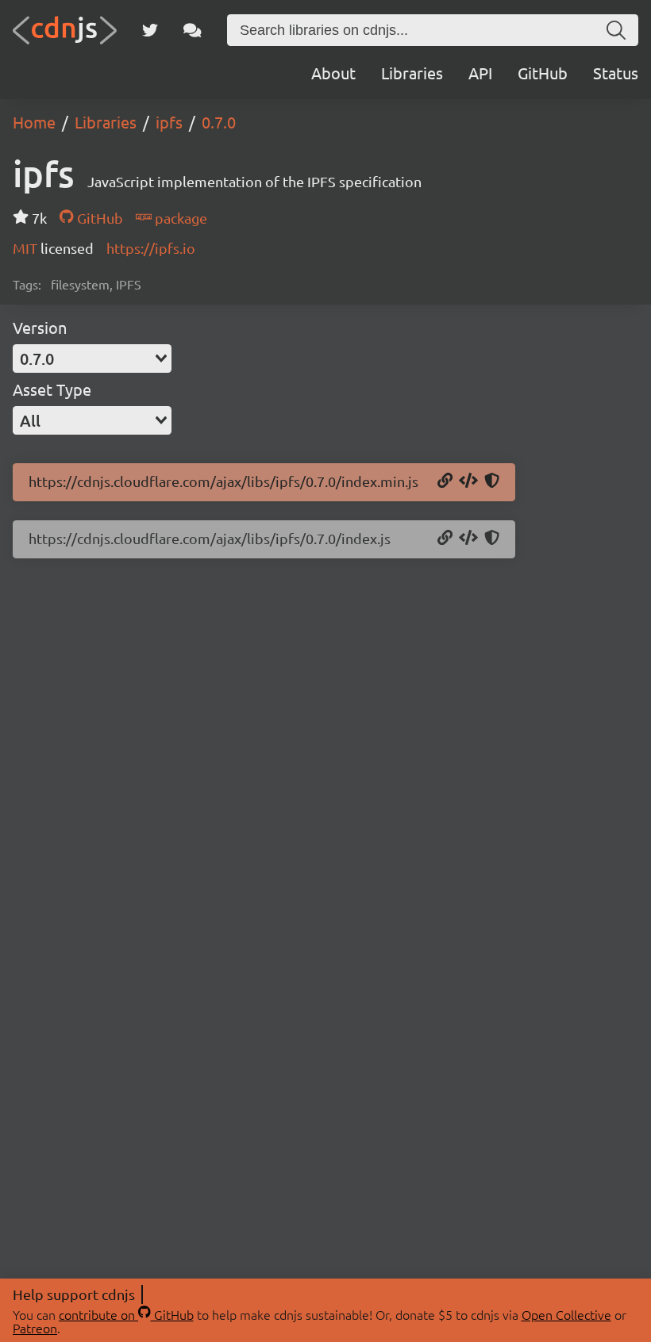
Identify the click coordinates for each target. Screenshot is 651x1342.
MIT (26, 248)
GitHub (543, 72)
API (480, 72)
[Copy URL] (445, 481)
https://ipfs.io (150, 248)
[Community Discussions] (192, 30)
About (333, 72)
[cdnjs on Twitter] (150, 30)
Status (615, 72)
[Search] (616, 30)
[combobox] (92, 358)
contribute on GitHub (126, 1314)
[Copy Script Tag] (468, 481)
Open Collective (566, 1314)
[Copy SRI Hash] (491, 481)
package (179, 217)
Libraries (412, 72)
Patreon (35, 1327)
